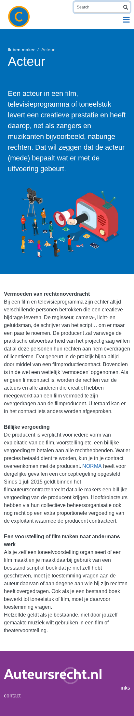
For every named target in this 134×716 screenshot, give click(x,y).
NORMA (92, 466)
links (124, 688)
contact (12, 695)
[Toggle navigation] (126, 19)
